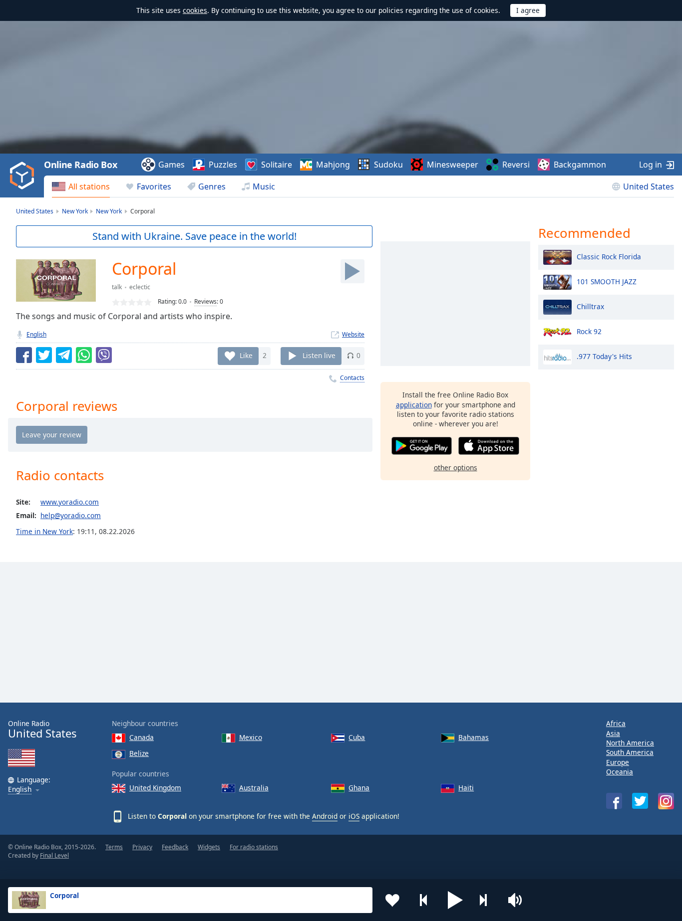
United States (648, 186)
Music (264, 186)
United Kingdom (155, 787)
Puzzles (223, 164)
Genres (212, 186)
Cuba (356, 737)
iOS (353, 816)
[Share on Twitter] (44, 355)
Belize (139, 753)
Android (325, 816)
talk (117, 287)
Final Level (54, 855)
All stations (89, 186)
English (36, 334)
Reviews (205, 301)
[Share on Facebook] (24, 355)
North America (630, 742)
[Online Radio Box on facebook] (614, 801)
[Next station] (487, 900)
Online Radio (42, 729)
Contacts (352, 377)
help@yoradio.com (70, 515)
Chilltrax (590, 306)
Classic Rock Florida (609, 256)
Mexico (250, 737)
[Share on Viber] (104, 355)
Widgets (209, 847)
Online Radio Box (80, 165)
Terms (114, 847)
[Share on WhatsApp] (84, 355)
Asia (613, 733)
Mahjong (333, 164)
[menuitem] (81, 186)
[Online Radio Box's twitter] (640, 801)
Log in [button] (650, 164)
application (414, 404)
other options (455, 467)
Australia (254, 787)
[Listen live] (352, 271)
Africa (616, 723)
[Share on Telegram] (64, 355)
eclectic (139, 287)
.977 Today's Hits (604, 356)
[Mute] (518, 900)
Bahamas (473, 737)
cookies (195, 10)
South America (630, 752)
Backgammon (580, 164)
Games (171, 164)
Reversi (516, 164)
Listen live (319, 355)
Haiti (466, 787)
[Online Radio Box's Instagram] (666, 801)
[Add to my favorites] (392, 900)
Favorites (154, 186)
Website (353, 334)
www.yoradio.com (69, 502)
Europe (617, 762)
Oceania (619, 771)
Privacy (142, 847)
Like (246, 355)
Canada (141, 737)
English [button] (19, 789)
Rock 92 (589, 331)
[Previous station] (424, 900)
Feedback (175, 847)
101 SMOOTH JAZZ (607, 281)
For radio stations (254, 847)
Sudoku (388, 164)
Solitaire (276, 164)
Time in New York (44, 531)
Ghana (358, 787)
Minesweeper (452, 164)
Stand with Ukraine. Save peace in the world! (194, 236)
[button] (455, 900)
